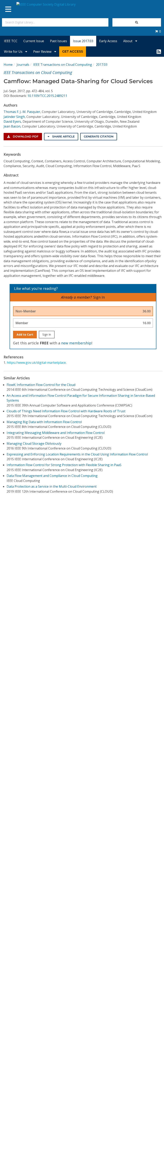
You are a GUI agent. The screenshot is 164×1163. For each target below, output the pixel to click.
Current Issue (33, 41)
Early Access (108, 41)
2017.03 (101, 64)
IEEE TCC (10, 41)
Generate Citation (98, 136)
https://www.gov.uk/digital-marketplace (36, 362)
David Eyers (12, 121)
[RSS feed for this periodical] (159, 51)
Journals (23, 64)
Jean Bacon (12, 126)
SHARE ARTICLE (63, 136)
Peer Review (42, 51)
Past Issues (58, 41)
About (128, 41)
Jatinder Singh (14, 117)
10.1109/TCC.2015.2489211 (47, 96)
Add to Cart (25, 334)
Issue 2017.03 (83, 41)
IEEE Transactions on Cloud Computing (62, 64)
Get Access (72, 51)
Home (8, 64)
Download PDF (25, 136)
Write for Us (13, 51)
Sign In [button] (99, 297)
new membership (76, 343)
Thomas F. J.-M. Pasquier (22, 112)
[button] (158, 31)
